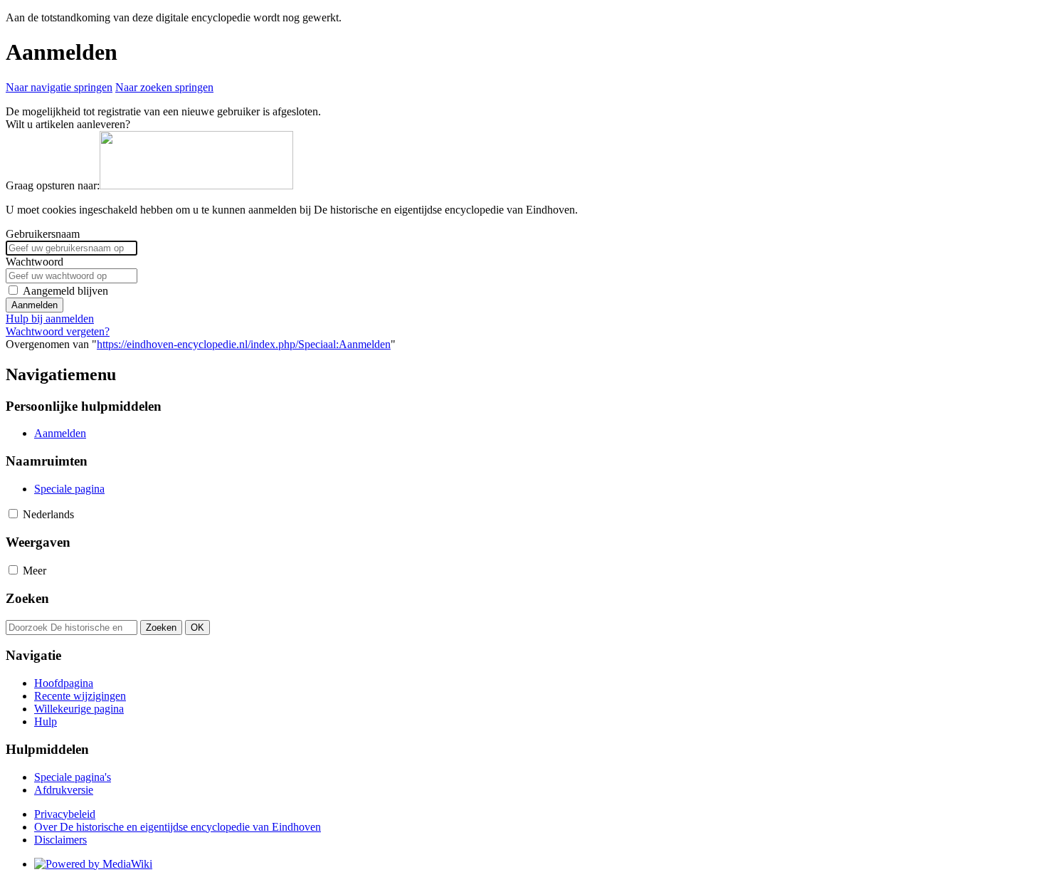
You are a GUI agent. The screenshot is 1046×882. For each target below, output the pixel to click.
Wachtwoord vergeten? (58, 331)
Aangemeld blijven (65, 291)
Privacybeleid (64, 814)
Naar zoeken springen (164, 87)
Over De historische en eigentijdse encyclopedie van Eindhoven (177, 827)
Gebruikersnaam (43, 234)
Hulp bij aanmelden (50, 319)
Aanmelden (34, 305)
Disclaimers (60, 840)
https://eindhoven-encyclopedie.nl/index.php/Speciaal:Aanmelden (244, 344)
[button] (13, 513)
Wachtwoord (34, 262)
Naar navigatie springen (59, 87)
